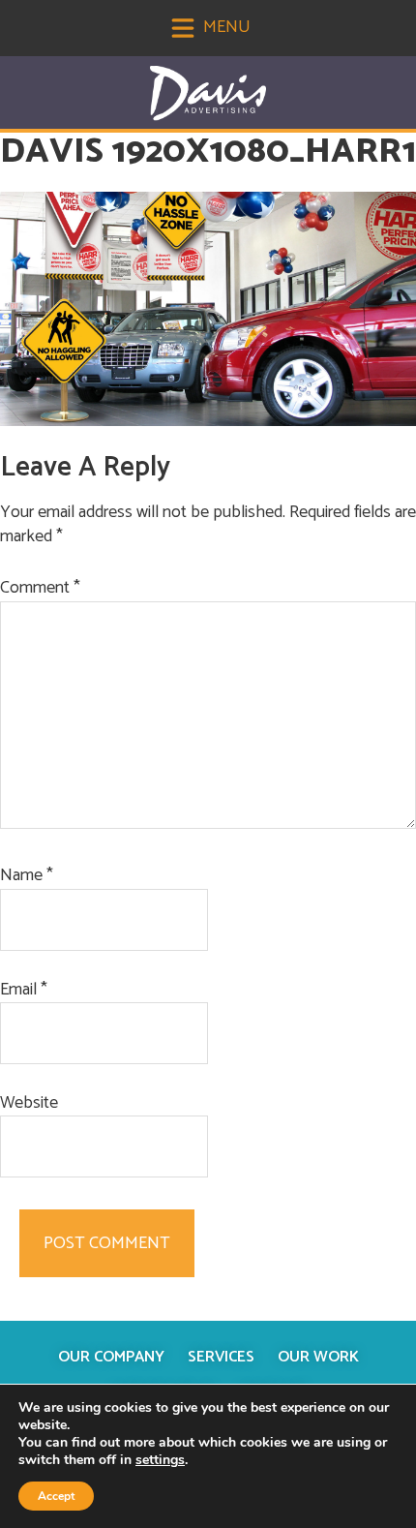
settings (160, 1460)
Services (221, 1357)
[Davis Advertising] (208, 93)
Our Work (318, 1357)
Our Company (111, 1357)
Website (29, 1103)
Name (26, 876)
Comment (40, 588)
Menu (225, 27)
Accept (56, 1496)
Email (23, 990)
